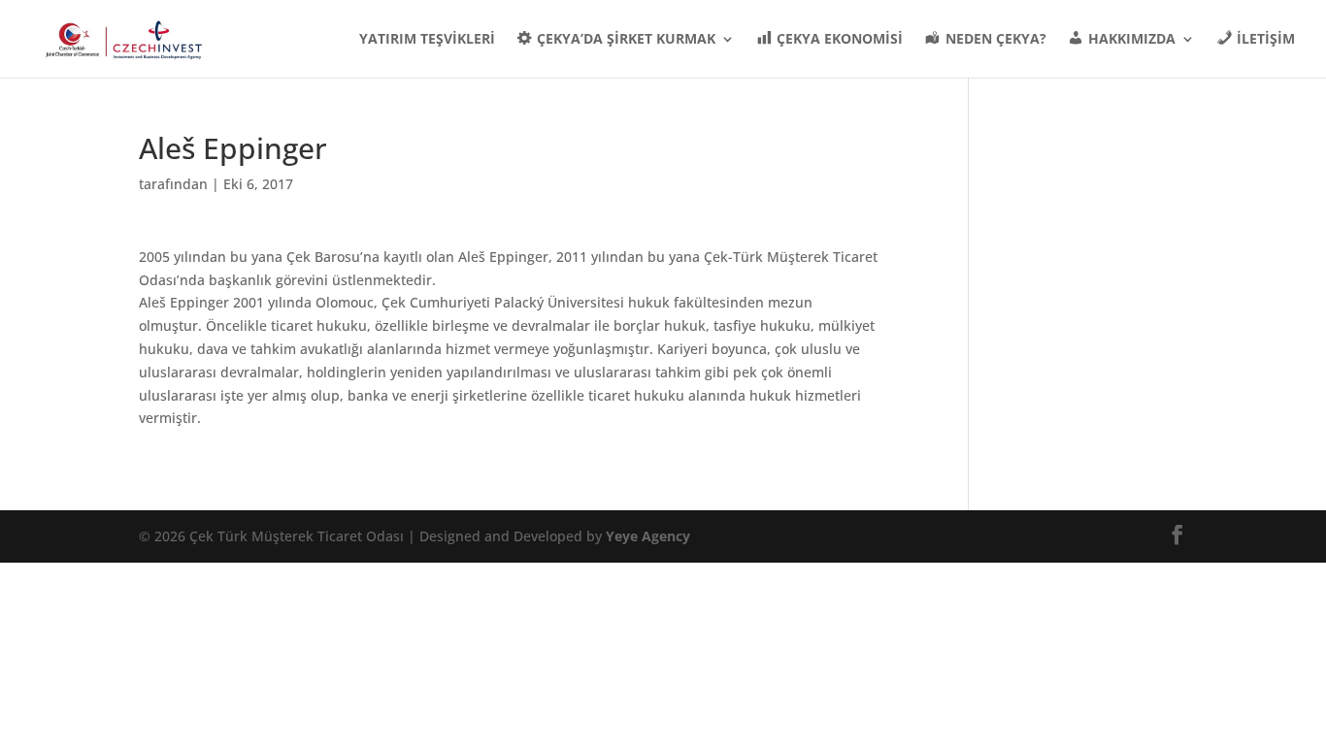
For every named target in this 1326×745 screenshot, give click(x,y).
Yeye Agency (648, 536)
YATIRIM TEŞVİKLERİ (427, 40)
